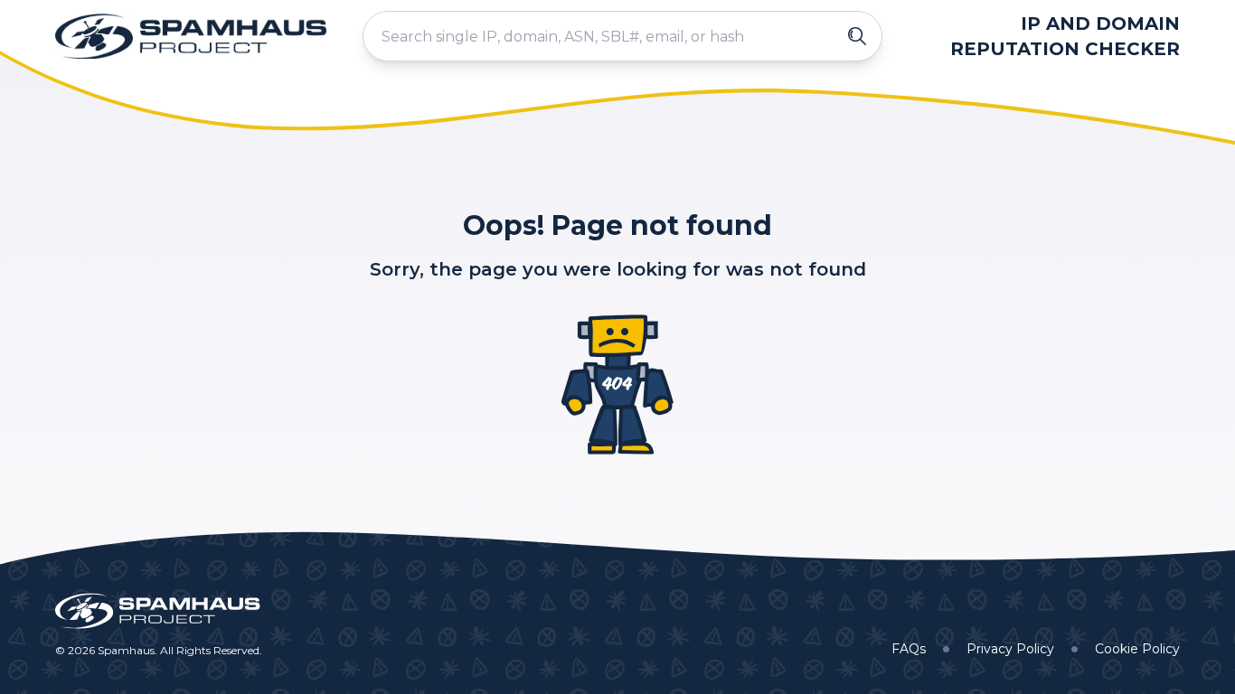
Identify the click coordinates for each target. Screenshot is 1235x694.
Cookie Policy (1137, 649)
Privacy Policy (1010, 649)
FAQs (908, 649)
